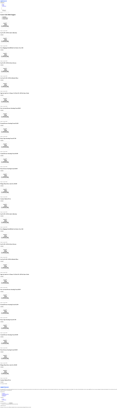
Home (3, 4)
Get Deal (2, 34)
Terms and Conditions (5, 394)
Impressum (3, 395)
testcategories (4, 399)
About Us (3, 393)
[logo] (3, 1)
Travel (3, 5)
